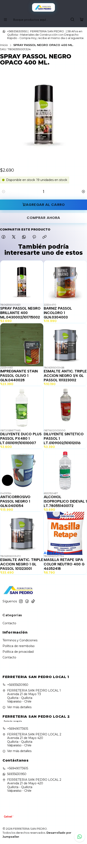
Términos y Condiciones (20, 640)
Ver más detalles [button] (19, 707)
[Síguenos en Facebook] (27, 601)
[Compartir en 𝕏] (13, 237)
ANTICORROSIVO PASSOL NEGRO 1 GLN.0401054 (15, 501)
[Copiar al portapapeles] (44, 237)
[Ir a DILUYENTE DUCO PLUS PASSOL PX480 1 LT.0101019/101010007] (21, 407)
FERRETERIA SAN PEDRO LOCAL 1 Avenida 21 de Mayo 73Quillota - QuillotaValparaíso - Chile (34, 696)
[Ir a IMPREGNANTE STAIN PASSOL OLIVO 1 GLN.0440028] (21, 344)
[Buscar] (72, 19)
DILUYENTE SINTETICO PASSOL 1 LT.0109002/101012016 (64, 438)
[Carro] (81, 19)
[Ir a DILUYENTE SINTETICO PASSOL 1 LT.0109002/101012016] (65, 407)
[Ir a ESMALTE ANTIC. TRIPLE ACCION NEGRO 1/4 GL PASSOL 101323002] (65, 344)
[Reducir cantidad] (3, 191)
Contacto (9, 623)
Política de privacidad (18, 652)
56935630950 (16, 774)
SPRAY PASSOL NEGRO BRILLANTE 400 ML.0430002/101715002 (20, 312)
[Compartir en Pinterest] (34, 237)
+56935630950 (17, 685)
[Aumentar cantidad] (83, 191)
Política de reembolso (19, 646)
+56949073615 (17, 729)
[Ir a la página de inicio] (43, 7)
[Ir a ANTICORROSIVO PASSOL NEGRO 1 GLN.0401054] (21, 470)
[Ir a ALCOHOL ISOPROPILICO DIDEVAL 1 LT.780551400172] (65, 470)
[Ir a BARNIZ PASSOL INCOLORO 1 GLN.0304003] (65, 281)
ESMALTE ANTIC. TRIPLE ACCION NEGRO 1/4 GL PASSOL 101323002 (65, 375)
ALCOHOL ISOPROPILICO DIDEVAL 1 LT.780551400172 (65, 501)
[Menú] (5, 19)
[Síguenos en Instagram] (21, 601)
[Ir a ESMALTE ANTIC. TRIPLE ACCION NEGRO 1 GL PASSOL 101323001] (21, 533)
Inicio (4, 45)
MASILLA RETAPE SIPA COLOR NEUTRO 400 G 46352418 (64, 564)
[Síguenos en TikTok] (33, 601)
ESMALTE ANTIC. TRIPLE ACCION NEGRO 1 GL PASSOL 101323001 (21, 564)
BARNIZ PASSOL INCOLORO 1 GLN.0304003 (58, 312)
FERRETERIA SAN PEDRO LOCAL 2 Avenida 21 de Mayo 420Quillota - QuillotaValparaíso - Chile (34, 739)
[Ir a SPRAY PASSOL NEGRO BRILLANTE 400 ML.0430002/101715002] (21, 281)
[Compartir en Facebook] (3, 237)
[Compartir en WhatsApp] (23, 237)
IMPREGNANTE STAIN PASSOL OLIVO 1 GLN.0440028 (19, 375)
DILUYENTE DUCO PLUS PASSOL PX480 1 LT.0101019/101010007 (21, 438)
